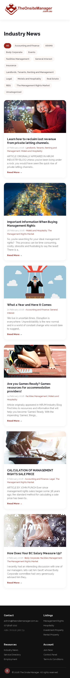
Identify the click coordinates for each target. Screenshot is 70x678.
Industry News (11, 650)
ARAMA (49, 45)
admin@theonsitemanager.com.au (21, 620)
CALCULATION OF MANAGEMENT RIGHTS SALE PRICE (30, 472)
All (7, 45)
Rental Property (51, 634)
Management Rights (53, 620)
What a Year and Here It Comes (29, 304)
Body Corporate (14, 52)
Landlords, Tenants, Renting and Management (30, 72)
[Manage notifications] (7, 670)
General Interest (43, 59)
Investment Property (53, 630)
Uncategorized (13, 92)
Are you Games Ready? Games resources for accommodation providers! (28, 387)
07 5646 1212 (10, 625)
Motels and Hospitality (29, 79)
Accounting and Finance (27, 45)
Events (31, 52)
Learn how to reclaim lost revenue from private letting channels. (31, 141)
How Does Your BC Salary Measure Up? (34, 553)
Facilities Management (17, 59)
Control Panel (50, 654)
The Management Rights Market (33, 85)
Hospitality (48, 625)
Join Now (48, 650)
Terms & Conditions (53, 659)
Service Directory (12, 654)
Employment (10, 659)
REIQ (8, 85)
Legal (9, 79)
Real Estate (53, 79)
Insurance (11, 65)
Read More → (14, 172)
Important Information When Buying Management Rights (32, 223)
